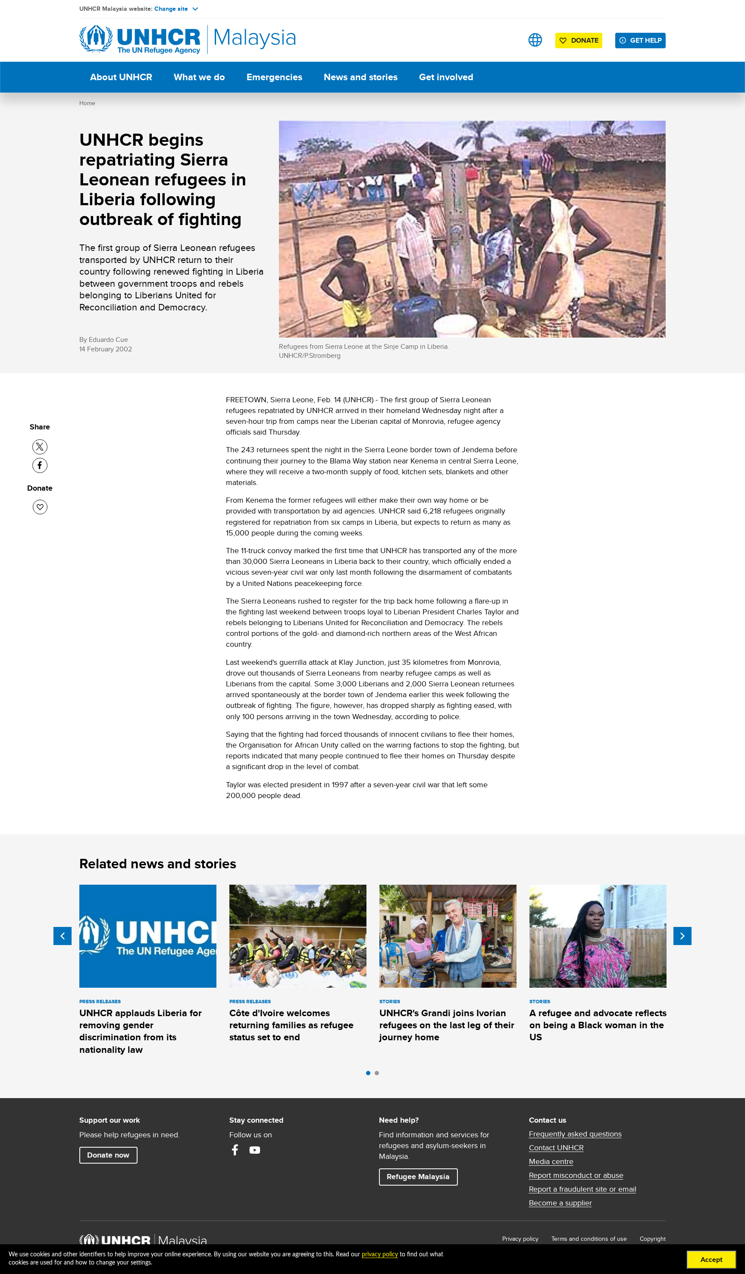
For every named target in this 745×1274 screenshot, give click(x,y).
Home (87, 103)
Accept (712, 1259)
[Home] (139, 40)
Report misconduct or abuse (576, 1175)
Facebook (235, 1149)
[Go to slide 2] (379, 1075)
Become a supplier (560, 1203)
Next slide (682, 936)
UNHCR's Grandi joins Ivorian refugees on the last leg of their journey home (446, 1025)
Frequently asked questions (575, 1134)
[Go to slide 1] (370, 1075)
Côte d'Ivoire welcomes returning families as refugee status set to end (291, 1025)
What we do (199, 77)
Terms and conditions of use (589, 1238)
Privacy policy (520, 1238)
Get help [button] (648, 40)
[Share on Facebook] (39, 465)
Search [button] (508, 40)
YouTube (254, 1149)
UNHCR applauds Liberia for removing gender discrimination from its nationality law (140, 1031)
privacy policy (380, 1255)
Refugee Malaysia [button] (422, 1176)
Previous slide (62, 936)
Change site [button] (171, 8)
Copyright (653, 1238)
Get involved (446, 77)
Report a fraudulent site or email (582, 1189)
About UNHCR (121, 77)
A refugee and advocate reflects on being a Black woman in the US (598, 1025)
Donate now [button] (108, 1155)
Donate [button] (584, 40)
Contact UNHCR (556, 1147)
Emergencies (274, 77)
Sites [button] (535, 40)
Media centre (551, 1161)
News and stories (361, 77)
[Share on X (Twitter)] (39, 446)
